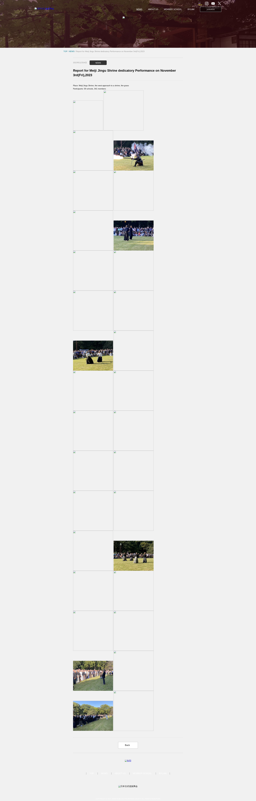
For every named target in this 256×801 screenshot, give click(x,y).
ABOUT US (153, 9)
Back (127, 745)
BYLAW (191, 9)
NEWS (139, 9)
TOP (91, 773)
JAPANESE (211, 9)
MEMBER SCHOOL (173, 9)
